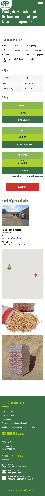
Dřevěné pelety (8, 415)
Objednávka (6, 419)
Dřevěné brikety (8, 411)
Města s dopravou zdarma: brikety (15, 427)
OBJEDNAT (23, 187)
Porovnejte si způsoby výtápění (14, 423)
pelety (32, 427)
